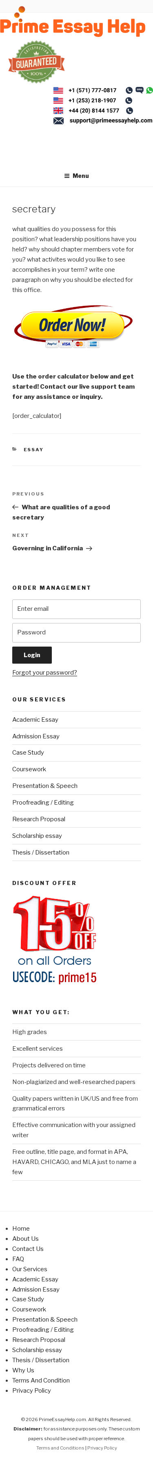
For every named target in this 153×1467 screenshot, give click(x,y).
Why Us (23, 1370)
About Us (25, 1238)
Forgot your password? (44, 672)
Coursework (29, 769)
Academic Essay (35, 719)
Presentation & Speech (45, 786)
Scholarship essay (37, 836)
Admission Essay (36, 736)
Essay (34, 449)
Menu (81, 175)
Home (21, 1228)
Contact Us (28, 1249)
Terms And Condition (41, 1380)
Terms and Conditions (60, 1448)
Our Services (29, 1269)
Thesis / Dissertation (40, 852)
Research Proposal (38, 819)
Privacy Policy (31, 1390)
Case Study (28, 752)
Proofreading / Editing (43, 802)
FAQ (18, 1259)
